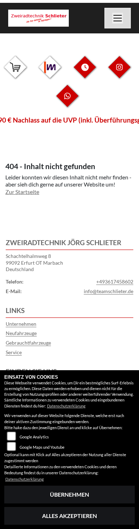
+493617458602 (114, 282)
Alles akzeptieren (69, 515)
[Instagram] (119, 72)
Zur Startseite (22, 191)
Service (14, 352)
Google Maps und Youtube (42, 447)
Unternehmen (21, 324)
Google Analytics (34, 436)
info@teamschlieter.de (108, 291)
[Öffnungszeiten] (85, 72)
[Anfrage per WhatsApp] (67, 101)
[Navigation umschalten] (117, 18)
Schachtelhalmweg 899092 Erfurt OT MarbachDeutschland (34, 262)
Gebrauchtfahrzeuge (28, 343)
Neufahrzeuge (21, 333)
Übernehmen (69, 494)
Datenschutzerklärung (66, 406)
